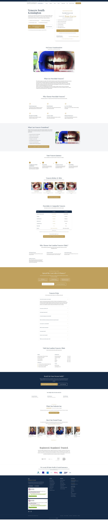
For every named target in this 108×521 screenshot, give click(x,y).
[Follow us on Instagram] (29, 511)
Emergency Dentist (52, 490)
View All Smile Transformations (53, 197)
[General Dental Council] (50, 459)
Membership (63, 3)
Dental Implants (51, 480)
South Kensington (40, 3)
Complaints (78, 515)
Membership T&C (75, 515)
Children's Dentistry (73, 493)
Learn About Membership (60, 284)
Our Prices (72, 489)
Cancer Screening (62, 488)
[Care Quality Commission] (44, 459)
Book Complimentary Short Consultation (36, 27)
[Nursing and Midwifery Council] (64, 459)
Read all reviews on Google (53, 412)
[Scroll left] (28, 432)
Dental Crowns (51, 487)
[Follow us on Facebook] (31, 511)
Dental (47, 3)
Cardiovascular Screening (63, 487)
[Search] (67, 3)
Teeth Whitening (51, 484)
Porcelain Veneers (51, 481)
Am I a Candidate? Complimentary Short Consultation (39, 146)
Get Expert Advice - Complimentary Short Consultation (55, 236)
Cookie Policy (70, 515)
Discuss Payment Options (48, 284)
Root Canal (50, 488)
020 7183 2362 (48, 0)
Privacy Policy (61, 515)
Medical (51, 3)
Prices (55, 3)
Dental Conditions (73, 496)
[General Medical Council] (57, 459)
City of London (78, 0)
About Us (72, 488)
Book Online (78, 3)
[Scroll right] (80, 432)
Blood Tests (61, 481)
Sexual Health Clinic (62, 484)
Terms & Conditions (66, 515)
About (58, 3)
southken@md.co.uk (58, 366)
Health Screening (62, 480)
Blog (71, 492)
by (37, 70)
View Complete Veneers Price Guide (67, 38)
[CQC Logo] (31, 501)
